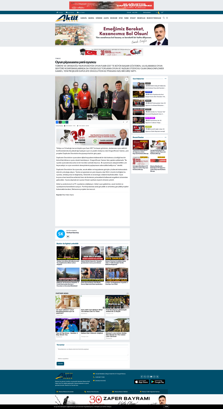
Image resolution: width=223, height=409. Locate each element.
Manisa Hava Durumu (93, 391)
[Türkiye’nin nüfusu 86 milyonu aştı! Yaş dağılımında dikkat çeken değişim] (68, 253)
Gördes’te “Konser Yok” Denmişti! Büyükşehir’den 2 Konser (155, 113)
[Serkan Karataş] (61, 234)
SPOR (121, 18)
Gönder (60, 363)
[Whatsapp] (154, 376)
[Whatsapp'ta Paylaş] (63, 122)
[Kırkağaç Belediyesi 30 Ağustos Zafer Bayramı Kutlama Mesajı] (141, 160)
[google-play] (157, 382)
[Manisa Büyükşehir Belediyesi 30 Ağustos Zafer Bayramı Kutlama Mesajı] (158, 160)
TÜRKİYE (58, 58)
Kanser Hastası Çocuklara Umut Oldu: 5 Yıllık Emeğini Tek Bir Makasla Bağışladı (115, 262)
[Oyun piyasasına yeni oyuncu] (92, 98)
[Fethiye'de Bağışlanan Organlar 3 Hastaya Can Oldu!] (116, 274)
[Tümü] (165, 79)
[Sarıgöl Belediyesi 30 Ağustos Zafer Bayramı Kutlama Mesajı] (158, 144)
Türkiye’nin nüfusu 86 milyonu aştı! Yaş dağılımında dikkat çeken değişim (68, 262)
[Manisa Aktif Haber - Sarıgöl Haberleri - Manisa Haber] (67, 18)
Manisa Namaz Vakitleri (121, 391)
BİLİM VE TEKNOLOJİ (154, 18)
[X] (144, 376)
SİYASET (133, 18)
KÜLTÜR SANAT (150, 118)
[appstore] (141, 382)
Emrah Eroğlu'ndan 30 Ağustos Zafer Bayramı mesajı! (155, 130)
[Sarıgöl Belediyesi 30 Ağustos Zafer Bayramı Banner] (92, 137)
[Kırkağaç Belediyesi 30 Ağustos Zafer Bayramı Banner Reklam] (111, 52)
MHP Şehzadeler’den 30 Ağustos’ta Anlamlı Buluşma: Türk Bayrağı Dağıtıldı (155, 104)
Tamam (166, 406)
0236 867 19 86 (100, 377)
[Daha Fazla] (66, 122)
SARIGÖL (83, 18)
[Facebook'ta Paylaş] (57, 122)
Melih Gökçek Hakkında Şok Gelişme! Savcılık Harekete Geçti (155, 87)
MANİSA (91, 18)
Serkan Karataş (59, 125)
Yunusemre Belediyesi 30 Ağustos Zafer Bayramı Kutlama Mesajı (140, 152)
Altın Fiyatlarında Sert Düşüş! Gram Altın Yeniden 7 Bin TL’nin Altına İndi (155, 96)
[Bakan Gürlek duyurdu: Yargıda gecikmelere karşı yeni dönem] (92, 253)
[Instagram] (148, 376)
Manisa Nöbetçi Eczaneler (66, 391)
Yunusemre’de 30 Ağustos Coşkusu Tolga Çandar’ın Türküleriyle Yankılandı (155, 122)
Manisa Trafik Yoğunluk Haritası (151, 391)
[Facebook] (141, 376)
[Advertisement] (92, 211)
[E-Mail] (67, 236)
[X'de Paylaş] (60, 122)
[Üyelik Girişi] (167, 12)
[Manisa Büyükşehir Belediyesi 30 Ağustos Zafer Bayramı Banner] (111, 5)
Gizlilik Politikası (117, 406)
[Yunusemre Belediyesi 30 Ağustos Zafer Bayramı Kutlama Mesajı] (141, 144)
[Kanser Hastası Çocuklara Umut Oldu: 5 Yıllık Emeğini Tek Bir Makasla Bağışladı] (116, 253)
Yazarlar (60, 12)
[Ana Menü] (167, 18)
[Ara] (164, 18)
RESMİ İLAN (141, 18)
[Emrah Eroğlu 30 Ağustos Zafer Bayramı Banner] (111, 401)
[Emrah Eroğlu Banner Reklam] (111, 34)
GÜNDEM (99, 18)
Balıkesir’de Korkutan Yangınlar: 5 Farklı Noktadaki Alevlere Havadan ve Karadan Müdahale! (68, 284)
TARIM (126, 18)
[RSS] (157, 376)
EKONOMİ (113, 18)
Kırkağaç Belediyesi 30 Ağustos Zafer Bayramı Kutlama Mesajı (140, 167)
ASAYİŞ (106, 18)
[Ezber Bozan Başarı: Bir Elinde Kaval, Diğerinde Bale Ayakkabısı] (92, 274)
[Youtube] (151, 376)
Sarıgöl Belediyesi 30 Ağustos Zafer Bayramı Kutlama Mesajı (158, 152)
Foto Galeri (81, 12)
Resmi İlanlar (70, 12)
